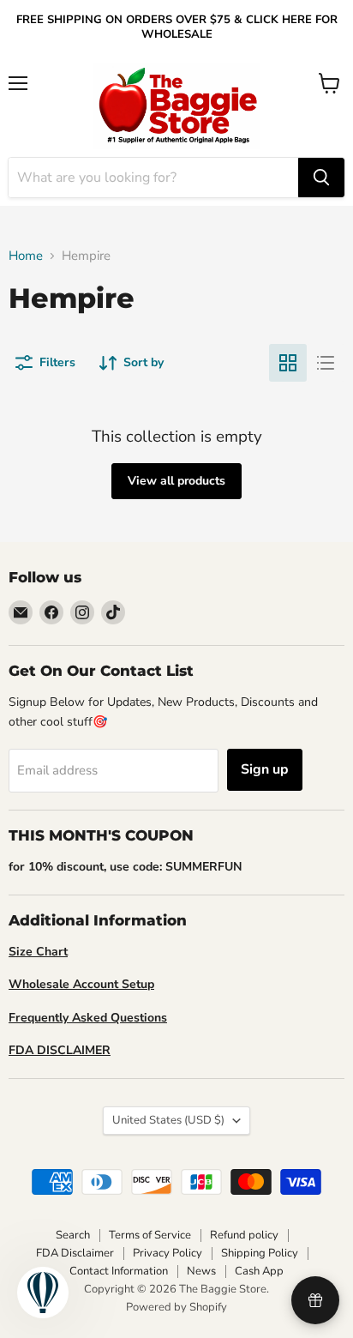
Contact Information (118, 1271)
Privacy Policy (167, 1253)
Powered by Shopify (176, 1307)
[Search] (321, 177)
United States (168, 1120)
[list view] (325, 363)
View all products (176, 481)
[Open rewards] (315, 1300)
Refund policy (244, 1235)
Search (73, 1235)
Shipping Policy (259, 1253)
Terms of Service (150, 1235)
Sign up (265, 769)
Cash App (259, 1271)
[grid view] (288, 363)
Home (26, 256)
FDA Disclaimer (75, 1253)
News (201, 1271)
